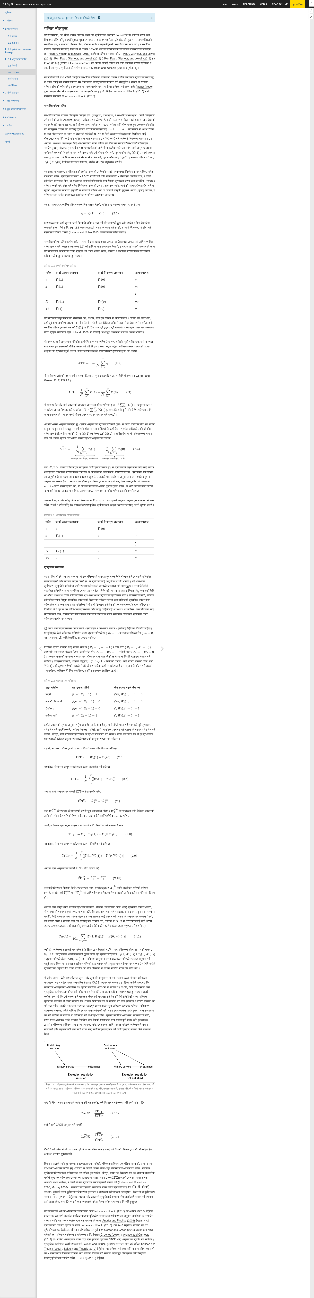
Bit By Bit (26, 4)
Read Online (280, 4)
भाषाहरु (235, 4)
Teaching (249, 4)
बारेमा (225, 4)
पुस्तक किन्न (298, 4)
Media (263, 4)
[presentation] (116, 129)
